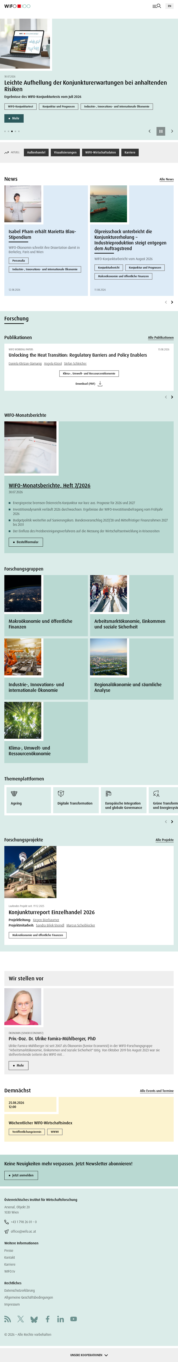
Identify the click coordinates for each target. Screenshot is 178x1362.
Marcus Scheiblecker (80, 925)
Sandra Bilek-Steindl (50, 925)
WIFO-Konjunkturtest (20, 106)
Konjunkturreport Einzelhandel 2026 (52, 912)
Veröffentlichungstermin (26, 1132)
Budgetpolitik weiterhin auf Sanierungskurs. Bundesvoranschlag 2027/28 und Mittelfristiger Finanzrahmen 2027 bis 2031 (90, 522)
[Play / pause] (161, 131)
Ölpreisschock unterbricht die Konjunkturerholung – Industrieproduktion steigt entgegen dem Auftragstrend (130, 240)
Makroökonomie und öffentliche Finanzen (123, 276)
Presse (8, 1250)
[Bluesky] (34, 1319)
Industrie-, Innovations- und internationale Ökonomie (116, 106)
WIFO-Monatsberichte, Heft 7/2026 (50, 485)
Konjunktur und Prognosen (59, 106)
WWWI (55, 1132)
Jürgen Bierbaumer (46, 920)
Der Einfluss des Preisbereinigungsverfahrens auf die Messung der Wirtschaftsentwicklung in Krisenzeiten (86, 531)
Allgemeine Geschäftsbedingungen (28, 1297)
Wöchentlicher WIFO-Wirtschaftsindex (40, 1123)
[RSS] (7, 1319)
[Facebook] (47, 1319)
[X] (20, 1319)
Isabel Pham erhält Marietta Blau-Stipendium (42, 234)
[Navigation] (157, 6)
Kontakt (9, 1257)
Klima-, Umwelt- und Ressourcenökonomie (89, 373)
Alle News (167, 179)
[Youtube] (73, 1319)
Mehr (15, 118)
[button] (5, 131)
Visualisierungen (65, 152)
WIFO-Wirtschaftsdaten (100, 152)
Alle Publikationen (161, 337)
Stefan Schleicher (75, 363)
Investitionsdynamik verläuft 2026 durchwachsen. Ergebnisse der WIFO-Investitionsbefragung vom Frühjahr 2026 (88, 511)
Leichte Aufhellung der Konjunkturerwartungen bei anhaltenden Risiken (85, 86)
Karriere (130, 152)
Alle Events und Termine (157, 1091)
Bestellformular (27, 542)
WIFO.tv (9, 1271)
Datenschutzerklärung (19, 1290)
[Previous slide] (149, 131)
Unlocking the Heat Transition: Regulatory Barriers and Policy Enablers (78, 355)
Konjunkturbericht (108, 267)
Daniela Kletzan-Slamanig (25, 363)
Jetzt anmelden (22, 1175)
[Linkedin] (60, 1319)
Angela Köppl (53, 363)
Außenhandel (36, 152)
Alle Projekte (165, 840)
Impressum (12, 1304)
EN (169, 6)
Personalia (18, 260)
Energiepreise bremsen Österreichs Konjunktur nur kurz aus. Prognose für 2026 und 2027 (74, 503)
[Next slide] (172, 131)
